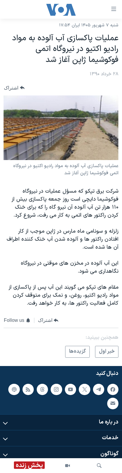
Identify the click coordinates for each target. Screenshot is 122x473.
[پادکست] (14, 389)
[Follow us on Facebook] (112, 389)
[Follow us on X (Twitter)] (84, 389)
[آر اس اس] (28, 389)
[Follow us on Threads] (42, 389)
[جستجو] (99, 465)
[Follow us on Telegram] (98, 389)
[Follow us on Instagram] (56, 389)
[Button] (14, 88)
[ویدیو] (67, 465)
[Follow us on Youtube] (70, 389)
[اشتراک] (112, 403)
